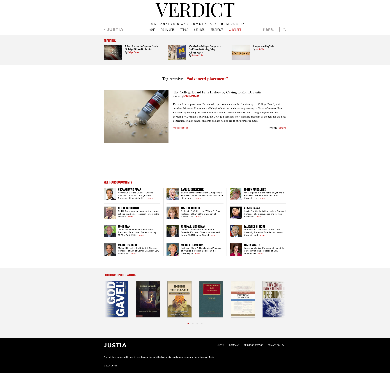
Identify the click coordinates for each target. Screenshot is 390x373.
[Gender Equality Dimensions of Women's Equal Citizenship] (147, 299)
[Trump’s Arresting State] (241, 52)
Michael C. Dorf (197, 55)
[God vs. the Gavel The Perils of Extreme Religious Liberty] (116, 299)
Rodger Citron (133, 52)
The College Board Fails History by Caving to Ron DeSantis (217, 92)
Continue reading (180, 128)
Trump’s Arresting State (263, 46)
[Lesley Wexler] (236, 249)
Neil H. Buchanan (128, 208)
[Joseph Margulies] (236, 194)
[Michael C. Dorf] (110, 249)
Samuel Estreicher (192, 189)
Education (282, 128)
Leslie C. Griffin (190, 208)
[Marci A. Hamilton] (173, 249)
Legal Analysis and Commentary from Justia (196, 24)
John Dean (124, 226)
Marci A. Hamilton (192, 245)
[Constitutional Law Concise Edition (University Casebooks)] (211, 299)
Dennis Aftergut (191, 96)
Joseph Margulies (255, 189)
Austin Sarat (260, 49)
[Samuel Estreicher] (173, 194)
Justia (115, 29)
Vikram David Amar (129, 189)
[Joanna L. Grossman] (173, 231)
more (150, 198)
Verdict (195, 10)
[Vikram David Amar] (110, 194)
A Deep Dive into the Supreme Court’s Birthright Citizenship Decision (141, 48)
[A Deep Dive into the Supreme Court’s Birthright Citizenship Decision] (113, 52)
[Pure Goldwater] (274, 299)
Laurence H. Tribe (254, 226)
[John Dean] (110, 231)
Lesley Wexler (252, 245)
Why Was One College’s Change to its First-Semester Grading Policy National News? (205, 49)
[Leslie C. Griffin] (173, 213)
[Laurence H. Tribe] (236, 231)
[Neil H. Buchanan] (110, 213)
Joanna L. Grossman (193, 226)
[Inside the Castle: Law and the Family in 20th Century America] (179, 299)
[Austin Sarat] (236, 213)
